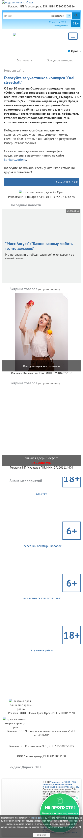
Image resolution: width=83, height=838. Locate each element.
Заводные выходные (60, 60)
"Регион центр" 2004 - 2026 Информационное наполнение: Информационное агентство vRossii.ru (61, 784)
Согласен (41, 834)
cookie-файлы (37, 817)
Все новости (24, 60)
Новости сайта (14, 70)
